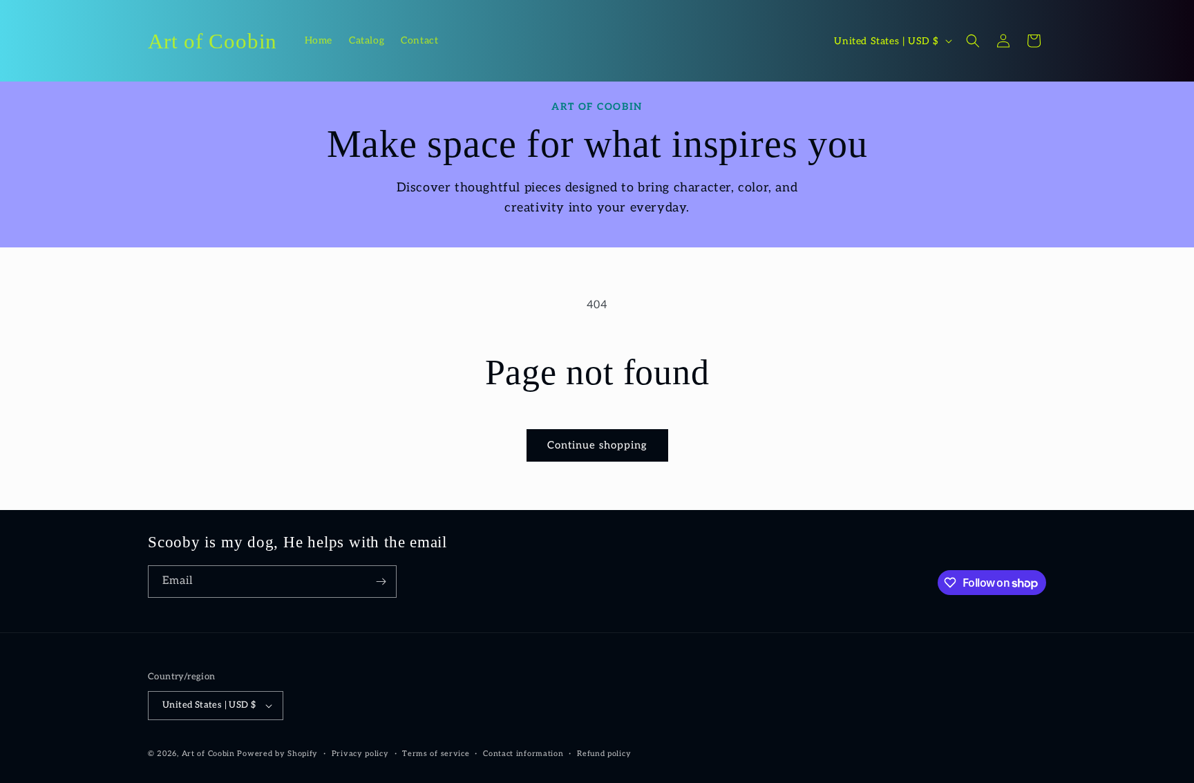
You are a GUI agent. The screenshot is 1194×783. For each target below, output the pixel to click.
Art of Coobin (208, 753)
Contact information (523, 753)
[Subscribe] (381, 581)
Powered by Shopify (277, 753)
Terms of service (435, 753)
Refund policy (604, 753)
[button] (973, 41)
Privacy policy (360, 753)
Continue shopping (597, 445)
